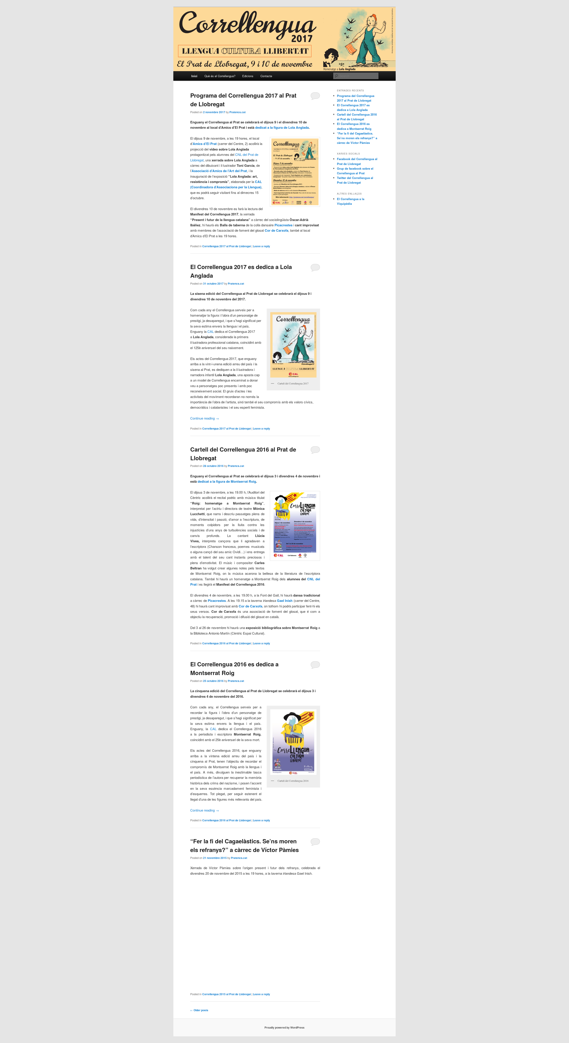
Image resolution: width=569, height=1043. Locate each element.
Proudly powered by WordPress (284, 1027)
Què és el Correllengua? (219, 76)
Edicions (247, 76)
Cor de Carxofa (250, 606)
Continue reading (204, 418)
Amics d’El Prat (205, 143)
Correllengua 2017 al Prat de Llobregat (226, 246)
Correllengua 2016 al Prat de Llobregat (226, 643)
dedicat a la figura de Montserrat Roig (227, 481)
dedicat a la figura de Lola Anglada (282, 127)
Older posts (199, 1010)
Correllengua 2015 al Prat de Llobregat (226, 994)
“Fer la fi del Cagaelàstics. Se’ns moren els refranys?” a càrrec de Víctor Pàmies (357, 138)
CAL (210, 331)
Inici (194, 76)
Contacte (266, 76)
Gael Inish (285, 600)
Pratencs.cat (237, 112)
